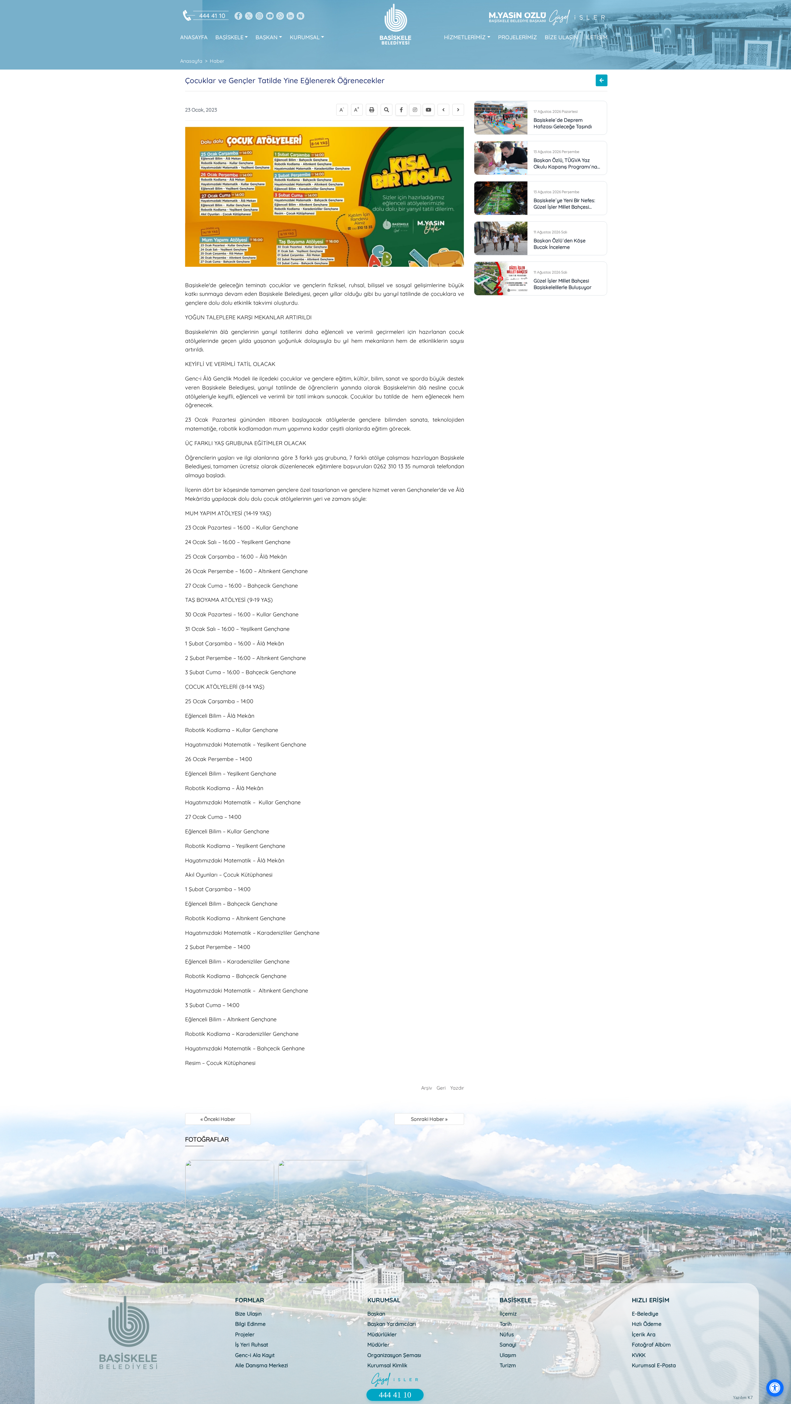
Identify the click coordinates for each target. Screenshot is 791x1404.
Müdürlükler (382, 1334)
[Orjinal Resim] (386, 110)
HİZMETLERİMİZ (465, 37)
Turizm (508, 1365)
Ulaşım (508, 1355)
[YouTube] (428, 110)
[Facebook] (401, 110)
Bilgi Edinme (250, 1324)
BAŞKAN (266, 37)
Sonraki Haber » (429, 1119)
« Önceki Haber (218, 1119)
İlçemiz (508, 1313)
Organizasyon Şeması (394, 1355)
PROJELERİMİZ (517, 37)
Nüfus (507, 1334)
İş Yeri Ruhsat (251, 1344)
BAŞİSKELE (229, 37)
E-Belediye (645, 1313)
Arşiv (426, 1088)
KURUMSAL (305, 37)
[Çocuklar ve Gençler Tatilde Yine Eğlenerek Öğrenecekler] (324, 196)
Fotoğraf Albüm (651, 1344)
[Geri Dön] (601, 80)
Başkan (376, 1313)
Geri (441, 1088)
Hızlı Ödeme (647, 1324)
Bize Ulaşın (248, 1313)
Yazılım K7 (743, 1397)
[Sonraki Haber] (458, 110)
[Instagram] (415, 110)
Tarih (506, 1324)
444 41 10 (212, 15)
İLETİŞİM (596, 37)
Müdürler (378, 1344)
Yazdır (457, 1088)
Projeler (245, 1334)
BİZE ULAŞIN (561, 37)
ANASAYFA (194, 37)
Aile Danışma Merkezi (261, 1365)
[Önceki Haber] (443, 110)
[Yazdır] (372, 110)
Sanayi (508, 1344)
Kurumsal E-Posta (654, 1365)
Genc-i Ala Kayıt (255, 1355)
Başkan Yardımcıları (391, 1324)
